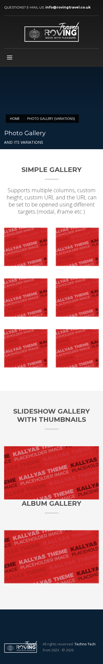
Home (15, 118)
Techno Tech (85, 644)
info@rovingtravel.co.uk (68, 7)
